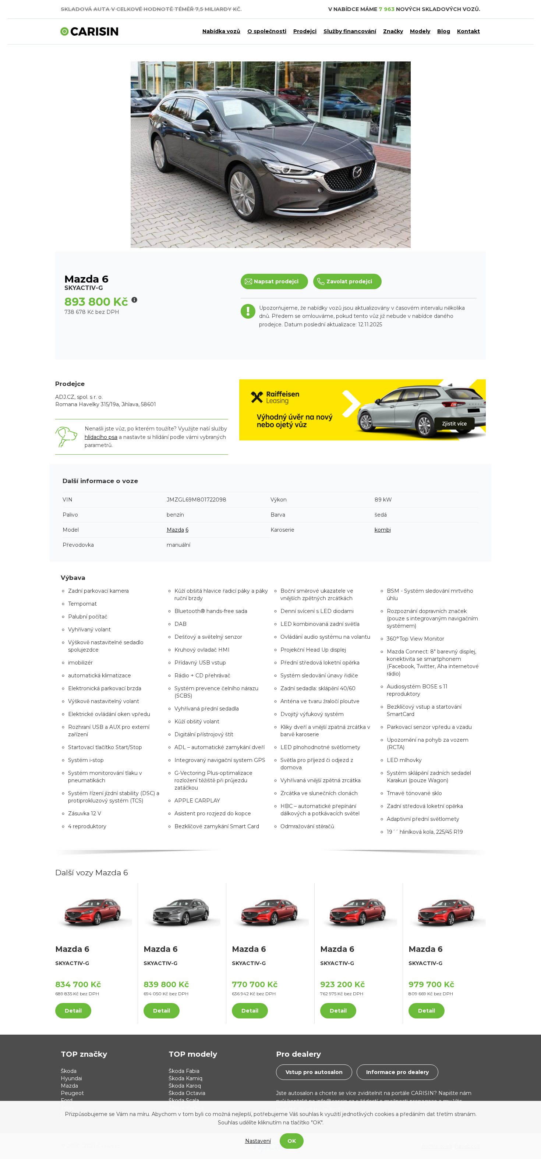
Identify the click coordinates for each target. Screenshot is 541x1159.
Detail (73, 1010)
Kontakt (468, 31)
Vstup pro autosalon (314, 1072)
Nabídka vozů (221, 31)
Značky (393, 31)
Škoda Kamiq (185, 1078)
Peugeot (72, 1093)
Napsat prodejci (276, 281)
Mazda (175, 530)
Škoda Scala (184, 1100)
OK (291, 1141)
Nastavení (258, 1141)
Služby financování (349, 31)
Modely (420, 31)
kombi (383, 530)
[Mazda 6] (93, 910)
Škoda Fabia (184, 1071)
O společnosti (266, 31)
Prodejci (305, 31)
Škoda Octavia (187, 1093)
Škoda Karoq (185, 1085)
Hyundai (71, 1078)
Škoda (69, 1071)
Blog (443, 31)
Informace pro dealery (397, 1072)
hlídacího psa (101, 437)
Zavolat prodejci (349, 281)
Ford (67, 1100)
